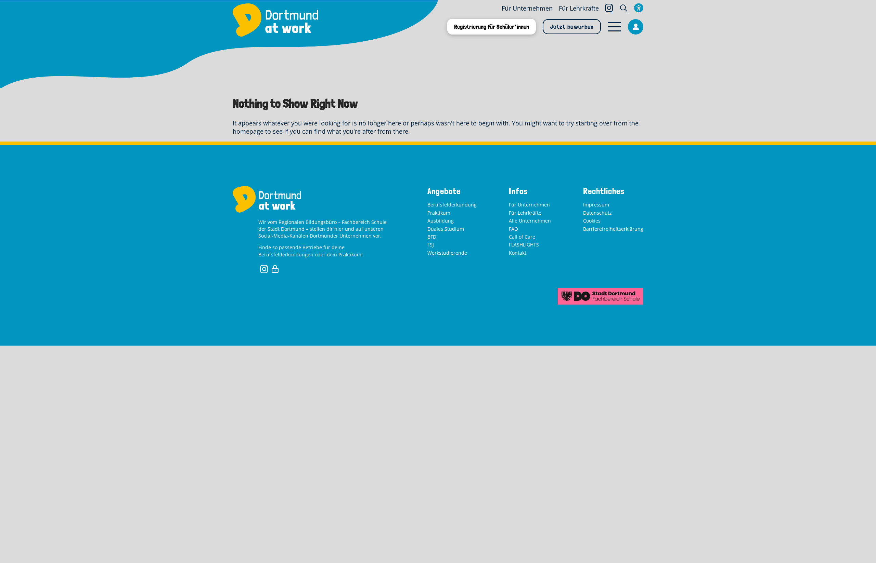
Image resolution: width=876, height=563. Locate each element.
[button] (623, 8)
